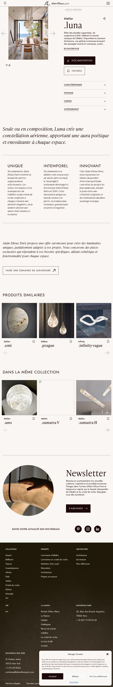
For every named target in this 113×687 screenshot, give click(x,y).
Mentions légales (13, 683)
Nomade (9, 593)
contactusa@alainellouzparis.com (20, 672)
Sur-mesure (81, 559)
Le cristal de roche (49, 637)
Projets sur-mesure (49, 576)
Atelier (68, 18)
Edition (9, 589)
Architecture (46, 572)
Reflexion (9, 559)
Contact (44, 645)
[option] (28, 33)
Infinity (8, 572)
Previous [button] (4, 33)
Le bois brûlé (47, 641)
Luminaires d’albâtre (50, 555)
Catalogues (46, 624)
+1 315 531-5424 (13, 667)
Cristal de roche (13, 585)
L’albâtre (44, 632)
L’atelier (44, 620)
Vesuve (9, 563)
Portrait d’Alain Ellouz (50, 611)
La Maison (45, 615)
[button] (107, 654)
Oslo (8, 576)
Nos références (83, 563)
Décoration (45, 568)
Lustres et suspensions (73, 9)
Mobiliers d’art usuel (50, 563)
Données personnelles (36, 683)
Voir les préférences (98, 676)
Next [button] (53, 33)
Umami (9, 555)
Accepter (53, 676)
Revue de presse (48, 628)
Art (7, 598)
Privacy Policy (74, 682)
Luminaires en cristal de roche (54, 559)
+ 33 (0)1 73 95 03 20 (86, 620)
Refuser (75, 676)
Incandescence (12, 568)
